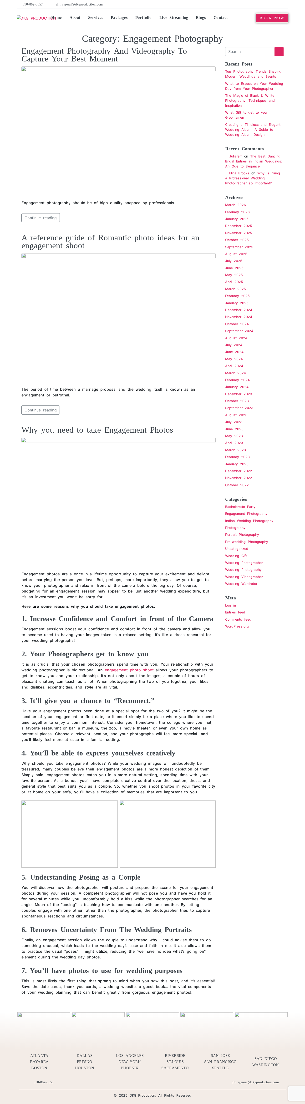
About (75, 17)
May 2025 (234, 275)
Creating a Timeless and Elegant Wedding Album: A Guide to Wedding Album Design (252, 129)
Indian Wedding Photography (249, 521)
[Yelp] (256, 4)
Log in (230, 605)
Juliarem (235, 156)
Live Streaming (173, 17)
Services (95, 17)
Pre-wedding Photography (246, 542)
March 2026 (235, 205)
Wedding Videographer (244, 577)
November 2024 (238, 317)
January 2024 (237, 387)
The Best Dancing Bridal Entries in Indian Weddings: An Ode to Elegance (253, 161)
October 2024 (237, 324)
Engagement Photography (246, 513)
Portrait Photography (242, 534)
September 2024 (239, 331)
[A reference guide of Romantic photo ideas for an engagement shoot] (118, 317)
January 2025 (237, 303)
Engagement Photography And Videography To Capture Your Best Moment (104, 54)
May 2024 (234, 359)
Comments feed (238, 619)
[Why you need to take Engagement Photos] (118, 502)
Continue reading (41, 217)
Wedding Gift (236, 556)
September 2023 (239, 408)
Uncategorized (236, 549)
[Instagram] (278, 4)
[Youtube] (271, 4)
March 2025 (235, 289)
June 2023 (234, 429)
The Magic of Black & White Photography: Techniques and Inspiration (250, 100)
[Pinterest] (263, 4)
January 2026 (237, 219)
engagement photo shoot (129, 670)
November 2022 (238, 478)
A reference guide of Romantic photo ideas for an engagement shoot (110, 241)
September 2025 (239, 247)
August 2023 (236, 415)
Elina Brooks (239, 173)
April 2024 (234, 366)
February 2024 (237, 380)
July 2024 (233, 345)
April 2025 (234, 282)
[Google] (285, 4)
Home (56, 17)
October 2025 (237, 240)
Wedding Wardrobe (241, 584)
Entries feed (235, 612)
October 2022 (237, 485)
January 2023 (237, 464)
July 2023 (233, 422)
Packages (119, 17)
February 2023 (237, 457)
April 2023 (234, 443)
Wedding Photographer (244, 563)
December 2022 (238, 471)
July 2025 (233, 261)
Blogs (201, 17)
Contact (221, 17)
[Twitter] (249, 4)
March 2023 (235, 450)
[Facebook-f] (242, 4)
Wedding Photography (243, 569)
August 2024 (236, 338)
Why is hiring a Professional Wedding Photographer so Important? (252, 178)
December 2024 (238, 310)
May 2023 (234, 436)
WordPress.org (237, 626)
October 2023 (237, 401)
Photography (235, 528)
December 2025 (238, 226)
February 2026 (237, 212)
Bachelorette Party (240, 507)
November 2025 (238, 233)
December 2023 (238, 394)
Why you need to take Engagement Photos (97, 430)
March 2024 (235, 373)
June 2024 (234, 352)
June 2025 (234, 268)
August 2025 (236, 254)
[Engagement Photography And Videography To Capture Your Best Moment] (118, 130)
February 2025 (237, 296)
